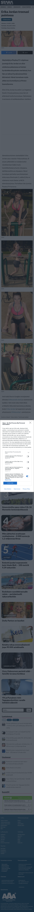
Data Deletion (7, 489)
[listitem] (17, 452)
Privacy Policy (26, 489)
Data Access (17, 489)
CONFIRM (10, 483)
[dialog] (17, 456)
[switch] (27, 456)
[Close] (30, 423)
